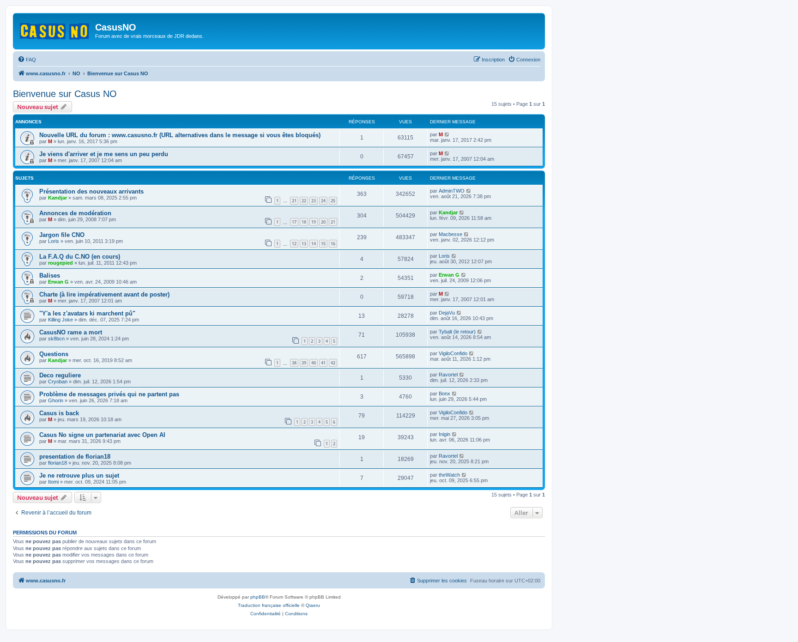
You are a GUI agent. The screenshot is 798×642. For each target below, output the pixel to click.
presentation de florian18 (74, 456)
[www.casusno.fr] (55, 29)
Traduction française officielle (269, 605)
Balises (49, 275)
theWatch (449, 475)
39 (304, 363)
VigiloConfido (453, 353)
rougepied (60, 263)
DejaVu (447, 312)
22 (304, 201)
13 (304, 244)
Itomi (53, 482)
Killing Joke (60, 319)
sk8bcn (56, 338)
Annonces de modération (75, 213)
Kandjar (57, 197)
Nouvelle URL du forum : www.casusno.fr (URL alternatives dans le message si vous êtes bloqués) (179, 135)
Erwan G (58, 282)
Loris (53, 241)
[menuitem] (27, 59)
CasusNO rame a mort (70, 332)
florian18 (57, 463)
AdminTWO (452, 191)
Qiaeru (313, 605)
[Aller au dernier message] (447, 134)
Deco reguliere (60, 375)
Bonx (444, 393)
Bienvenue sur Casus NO (65, 94)
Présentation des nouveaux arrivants (91, 191)
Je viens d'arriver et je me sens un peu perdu (103, 154)
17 (294, 222)
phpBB (257, 597)
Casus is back (59, 413)
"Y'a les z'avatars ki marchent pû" (87, 313)
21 (294, 201)
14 (313, 244)
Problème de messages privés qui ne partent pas (109, 394)
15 (323, 244)
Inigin (444, 434)
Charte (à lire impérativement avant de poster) (104, 294)
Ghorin (55, 400)
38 (294, 363)
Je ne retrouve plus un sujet (79, 475)
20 (323, 222)
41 (323, 363)
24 (323, 201)
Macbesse (450, 234)
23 (313, 201)
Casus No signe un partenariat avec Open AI (102, 434)
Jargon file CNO (62, 234)
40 (313, 363)
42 (333, 363)
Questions (53, 354)
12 (294, 244)
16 (333, 244)
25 (333, 201)
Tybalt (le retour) (457, 331)
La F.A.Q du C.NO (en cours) (79, 256)
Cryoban (57, 381)
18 (304, 222)
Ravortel (448, 374)
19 (313, 222)
